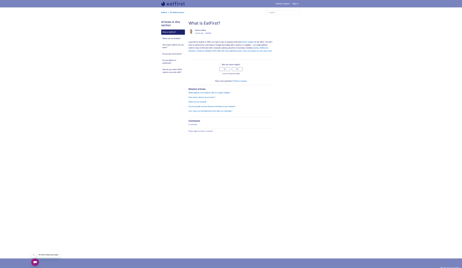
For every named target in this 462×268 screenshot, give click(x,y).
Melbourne (264, 48)
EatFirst (164, 12)
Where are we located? (171, 38)
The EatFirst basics (177, 12)
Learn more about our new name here (257, 51)
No (237, 69)
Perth (214, 51)
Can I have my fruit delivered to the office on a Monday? (210, 111)
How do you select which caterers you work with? (172, 70)
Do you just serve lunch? (172, 54)
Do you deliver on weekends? (169, 61)
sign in (196, 131)
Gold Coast (224, 51)
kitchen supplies (247, 42)
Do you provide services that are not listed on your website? (212, 106)
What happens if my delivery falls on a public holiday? (209, 93)
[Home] (173, 3)
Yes (225, 69)
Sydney (256, 48)
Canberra (200, 51)
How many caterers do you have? (173, 46)
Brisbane (192, 51)
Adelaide (208, 51)
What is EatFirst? (169, 32)
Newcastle (237, 51)
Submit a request (283, 4)
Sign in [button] (295, 4)
